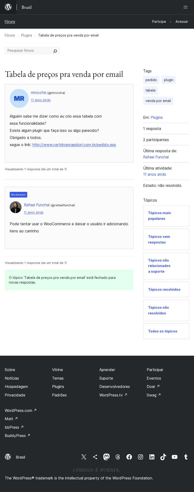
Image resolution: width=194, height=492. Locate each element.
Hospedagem (16, 386)
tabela (150, 90)
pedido (151, 80)
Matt (11, 418)
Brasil (20, 457)
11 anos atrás (41, 100)
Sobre (10, 369)
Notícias (12, 378)
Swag (154, 395)
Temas (58, 378)
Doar (153, 386)
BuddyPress (18, 435)
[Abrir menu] (186, 7)
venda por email (158, 101)
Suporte (106, 378)
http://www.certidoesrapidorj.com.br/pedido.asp (74, 144)
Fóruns (10, 21)
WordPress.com (21, 410)
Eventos (154, 378)
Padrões (59, 395)
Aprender (107, 369)
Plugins (26, 35)
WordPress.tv (113, 395)
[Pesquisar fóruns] (55, 50)
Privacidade (15, 395)
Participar (155, 369)
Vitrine (57, 369)
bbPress (14, 427)
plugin (168, 80)
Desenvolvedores (114, 386)
